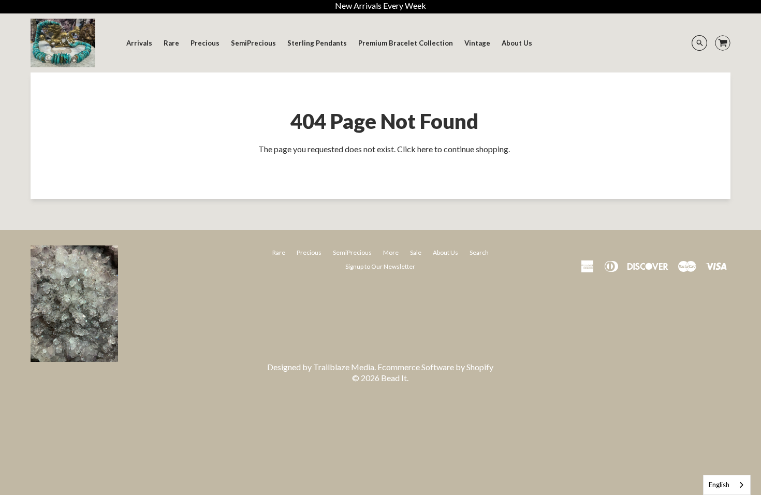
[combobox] (727, 485)
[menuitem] (139, 43)
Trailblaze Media (343, 367)
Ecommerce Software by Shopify (435, 367)
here (425, 149)
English (719, 485)
